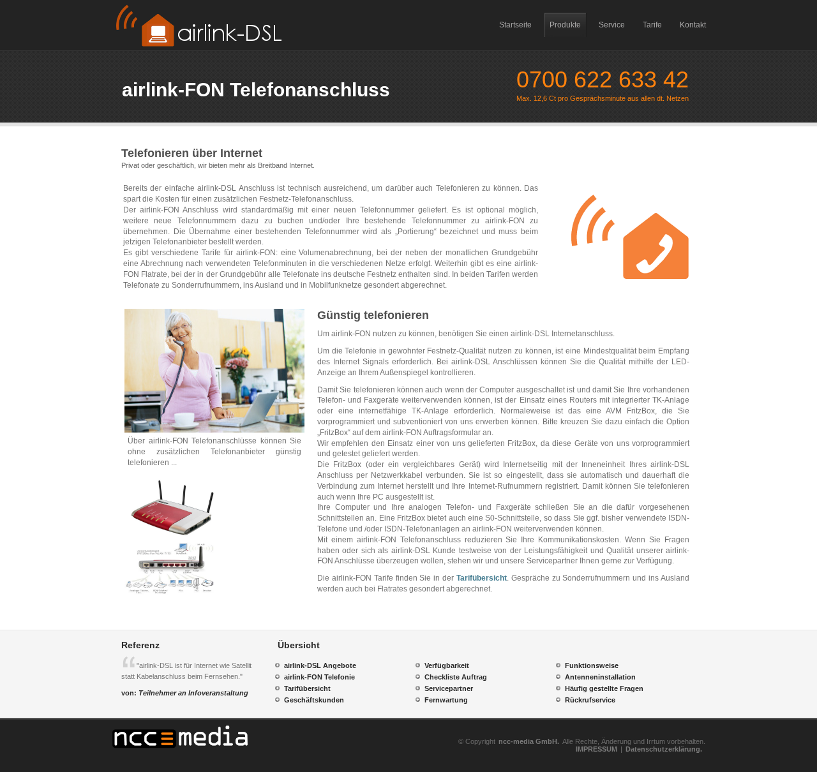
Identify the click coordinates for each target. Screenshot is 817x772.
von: (184, 693)
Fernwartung (446, 700)
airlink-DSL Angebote (320, 665)
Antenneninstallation (600, 677)
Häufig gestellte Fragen (604, 688)
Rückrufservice (590, 700)
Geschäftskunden (314, 700)
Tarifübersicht (481, 578)
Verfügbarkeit (446, 665)
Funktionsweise (591, 665)
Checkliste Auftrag (455, 677)
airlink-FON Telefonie (319, 677)
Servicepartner (448, 688)
